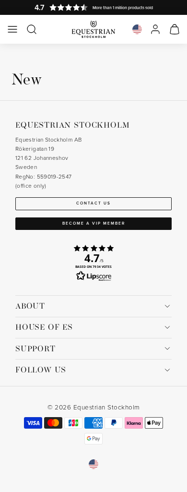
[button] (12, 29)
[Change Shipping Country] (137, 29)
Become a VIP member (93, 223)
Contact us (93, 203)
